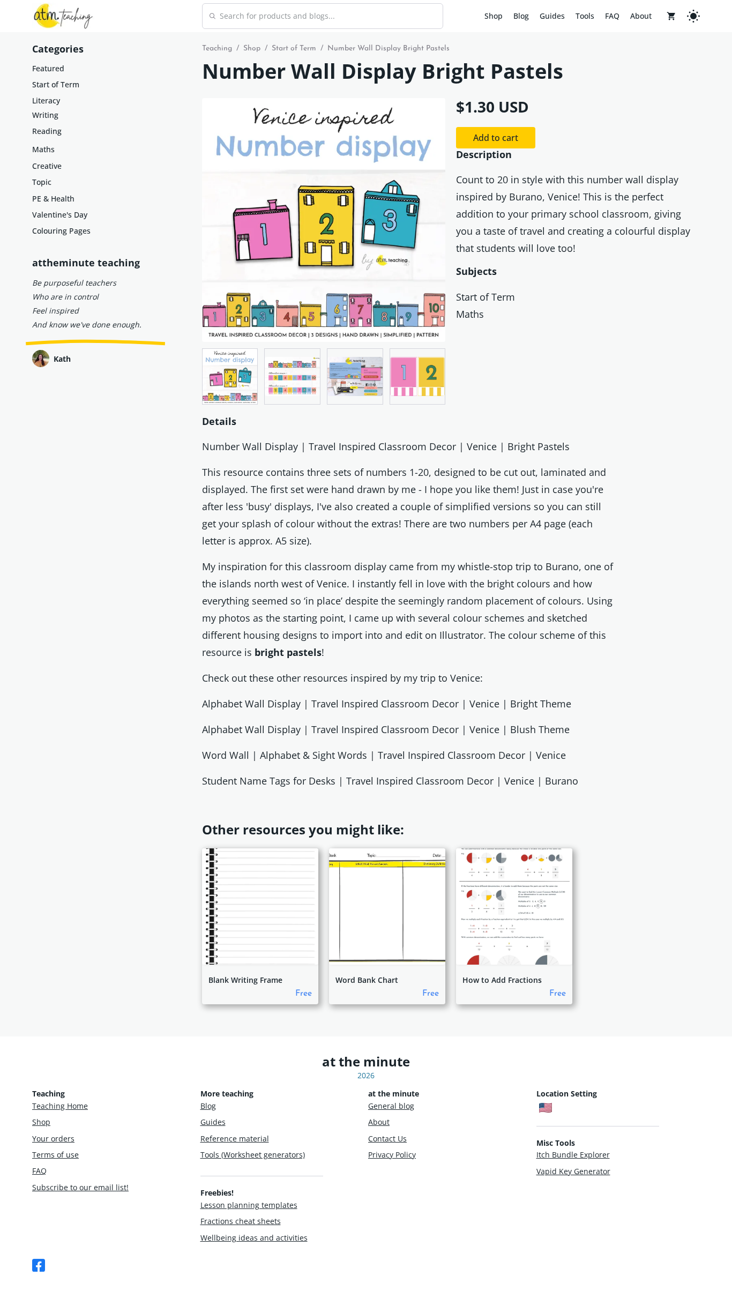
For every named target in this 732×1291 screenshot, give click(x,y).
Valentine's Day (59, 215)
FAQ (612, 16)
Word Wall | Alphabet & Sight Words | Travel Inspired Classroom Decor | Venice (384, 755)
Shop (493, 16)
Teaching (217, 48)
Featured (48, 68)
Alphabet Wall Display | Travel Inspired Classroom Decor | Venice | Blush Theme (386, 729)
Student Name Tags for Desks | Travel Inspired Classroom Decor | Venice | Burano (390, 780)
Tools (585, 16)
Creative (47, 166)
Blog (521, 16)
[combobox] (322, 16)
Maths (43, 149)
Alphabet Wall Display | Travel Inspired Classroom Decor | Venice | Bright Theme (386, 703)
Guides (552, 16)
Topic (41, 182)
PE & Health (53, 198)
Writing (45, 115)
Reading (47, 131)
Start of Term (55, 84)
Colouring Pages (61, 231)
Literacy (46, 100)
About (641, 16)
